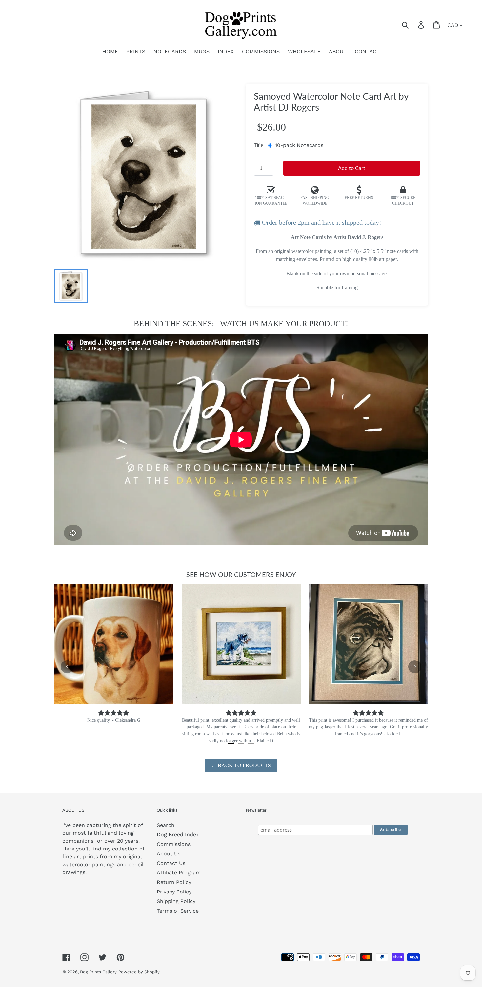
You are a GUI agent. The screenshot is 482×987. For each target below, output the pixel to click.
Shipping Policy (176, 901)
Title (258, 145)
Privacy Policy (174, 892)
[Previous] (67, 666)
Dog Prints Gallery (98, 971)
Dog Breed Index (178, 834)
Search (165, 825)
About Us (168, 853)
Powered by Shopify (139, 971)
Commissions (174, 844)
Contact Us (171, 863)
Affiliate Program (179, 873)
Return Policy (174, 882)
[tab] (231, 743)
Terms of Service (178, 911)
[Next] (414, 666)
